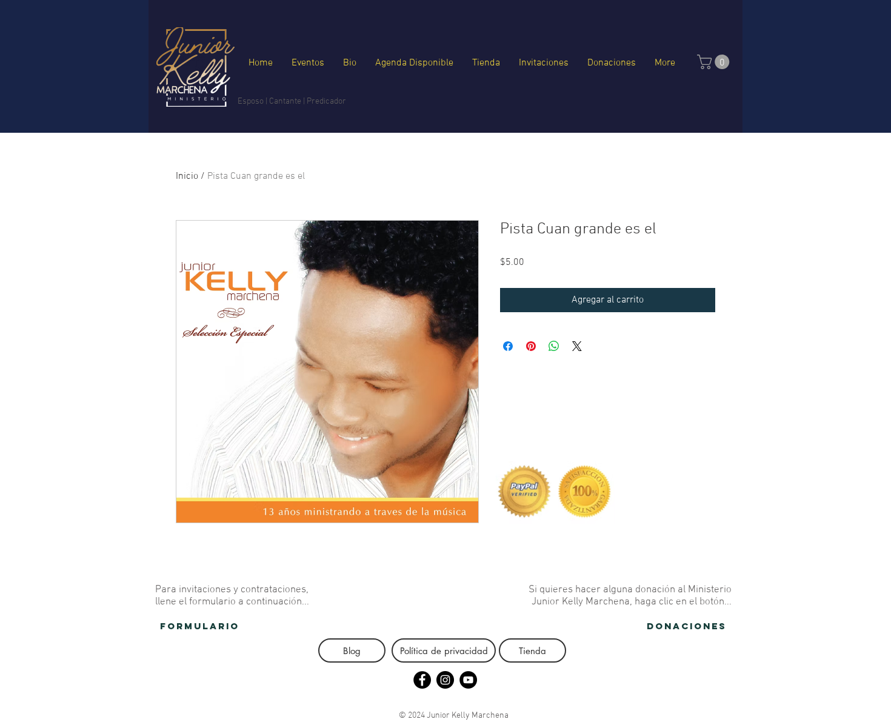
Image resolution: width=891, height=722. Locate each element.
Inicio (187, 176)
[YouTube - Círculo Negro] (468, 680)
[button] (715, 62)
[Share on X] (577, 346)
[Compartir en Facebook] (508, 346)
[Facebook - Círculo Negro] (422, 680)
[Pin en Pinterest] (531, 346)
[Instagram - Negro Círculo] (445, 680)
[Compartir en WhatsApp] (554, 346)
